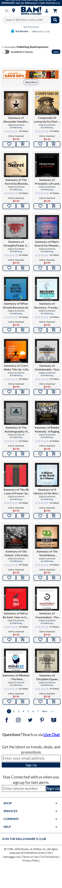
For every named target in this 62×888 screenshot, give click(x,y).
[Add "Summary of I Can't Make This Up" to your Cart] (22, 392)
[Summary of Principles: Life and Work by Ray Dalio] (47, 165)
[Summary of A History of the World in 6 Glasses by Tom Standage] (47, 475)
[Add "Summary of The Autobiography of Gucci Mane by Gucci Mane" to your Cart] (22, 454)
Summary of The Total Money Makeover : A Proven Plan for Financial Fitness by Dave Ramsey (47, 553)
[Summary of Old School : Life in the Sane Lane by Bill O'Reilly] (16, 537)
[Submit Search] (55, 19)
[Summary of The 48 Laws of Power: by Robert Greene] (16, 475)
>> (52, 711)
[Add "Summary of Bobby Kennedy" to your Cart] (53, 454)
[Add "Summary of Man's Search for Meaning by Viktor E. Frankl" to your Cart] (53, 268)
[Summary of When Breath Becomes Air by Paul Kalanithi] (16, 289)
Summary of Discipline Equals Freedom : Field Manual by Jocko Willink (47, 677)
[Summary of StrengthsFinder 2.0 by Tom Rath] (16, 227)
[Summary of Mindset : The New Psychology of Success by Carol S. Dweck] (16, 660)
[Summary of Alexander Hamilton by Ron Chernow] (16, 103)
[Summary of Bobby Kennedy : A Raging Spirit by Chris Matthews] (47, 413)
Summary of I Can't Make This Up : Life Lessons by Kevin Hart (16, 367)
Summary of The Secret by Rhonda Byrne (16, 182)
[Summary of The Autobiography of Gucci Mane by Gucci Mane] (16, 413)
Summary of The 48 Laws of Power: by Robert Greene (16, 491)
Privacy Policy (31, 860)
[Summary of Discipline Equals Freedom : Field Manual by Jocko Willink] (47, 660)
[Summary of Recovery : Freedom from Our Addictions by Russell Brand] (47, 289)
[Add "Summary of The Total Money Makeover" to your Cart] (53, 578)
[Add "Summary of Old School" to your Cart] (22, 578)
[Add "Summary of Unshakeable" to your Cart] (53, 392)
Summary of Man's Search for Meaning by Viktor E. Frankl (47, 244)
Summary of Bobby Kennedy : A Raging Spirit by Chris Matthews (47, 429)
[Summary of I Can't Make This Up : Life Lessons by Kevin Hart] (16, 351)
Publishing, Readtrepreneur (16, 129)
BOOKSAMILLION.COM (36, 852)
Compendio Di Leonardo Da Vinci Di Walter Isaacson (47, 120)
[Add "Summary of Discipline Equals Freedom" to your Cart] (53, 702)
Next (44, 711)
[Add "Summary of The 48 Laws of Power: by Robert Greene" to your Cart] (22, 516)
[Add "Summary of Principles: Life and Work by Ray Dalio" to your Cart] (53, 206)
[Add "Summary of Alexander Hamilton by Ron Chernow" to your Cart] (22, 144)
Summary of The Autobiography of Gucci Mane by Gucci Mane (16, 429)
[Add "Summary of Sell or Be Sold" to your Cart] (22, 640)
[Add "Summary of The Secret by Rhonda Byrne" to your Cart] (22, 206)
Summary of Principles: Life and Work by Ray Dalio (47, 182)
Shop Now (31, 82)
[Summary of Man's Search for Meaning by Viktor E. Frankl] (47, 227)
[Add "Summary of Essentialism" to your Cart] (53, 640)
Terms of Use (30, 856)
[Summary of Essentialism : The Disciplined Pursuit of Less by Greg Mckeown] (47, 598)
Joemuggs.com (11, 856)
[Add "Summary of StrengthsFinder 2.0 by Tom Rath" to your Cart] (22, 268)
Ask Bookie (21, 31)
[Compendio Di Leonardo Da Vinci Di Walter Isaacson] (47, 103)
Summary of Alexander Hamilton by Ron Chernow (16, 120)
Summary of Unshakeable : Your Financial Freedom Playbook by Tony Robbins (47, 367)
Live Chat (51, 734)
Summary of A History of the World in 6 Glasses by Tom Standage (47, 491)
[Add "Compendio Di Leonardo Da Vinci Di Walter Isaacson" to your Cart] (53, 144)
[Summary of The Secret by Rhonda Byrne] (16, 165)
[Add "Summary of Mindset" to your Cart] (22, 702)
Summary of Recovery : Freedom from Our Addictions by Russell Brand (47, 305)
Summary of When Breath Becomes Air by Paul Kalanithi (16, 305)
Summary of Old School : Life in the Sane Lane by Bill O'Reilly (16, 553)
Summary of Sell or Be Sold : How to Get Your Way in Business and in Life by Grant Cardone (16, 615)
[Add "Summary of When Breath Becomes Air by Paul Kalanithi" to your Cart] (22, 330)
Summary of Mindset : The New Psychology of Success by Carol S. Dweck (16, 677)
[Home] (31, 11)
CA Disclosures (49, 856)
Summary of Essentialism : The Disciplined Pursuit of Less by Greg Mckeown (47, 615)
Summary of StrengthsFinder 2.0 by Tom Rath (16, 244)
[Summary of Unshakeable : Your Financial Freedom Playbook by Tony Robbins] (47, 351)
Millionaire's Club (41, 31)
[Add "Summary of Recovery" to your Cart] (53, 330)
